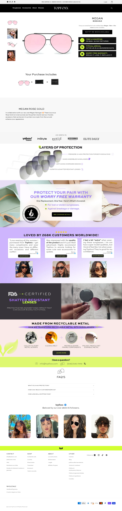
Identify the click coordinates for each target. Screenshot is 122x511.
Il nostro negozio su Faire (14, 492)
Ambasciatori (52, 459)
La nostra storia (52, 456)
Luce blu (29, 459)
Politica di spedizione (75, 476)
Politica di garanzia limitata (76, 473)
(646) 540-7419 (11, 459)
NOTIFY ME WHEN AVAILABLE (97, 32)
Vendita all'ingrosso (12, 489)
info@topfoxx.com (12, 456)
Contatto (71, 478)
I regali (50, 462)
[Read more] (61, 203)
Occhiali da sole (31, 456)
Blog (70, 459)
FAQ (8, 462)
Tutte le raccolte (31, 471)
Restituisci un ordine (12, 465)
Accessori (30, 468)
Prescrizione (30, 462)
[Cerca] (112, 8)
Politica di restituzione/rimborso (75, 469)
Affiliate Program (53, 465)
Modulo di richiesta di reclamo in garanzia (15, 469)
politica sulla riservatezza (76, 462)
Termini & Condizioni (74, 465)
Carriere (71, 456)
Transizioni (30, 465)
